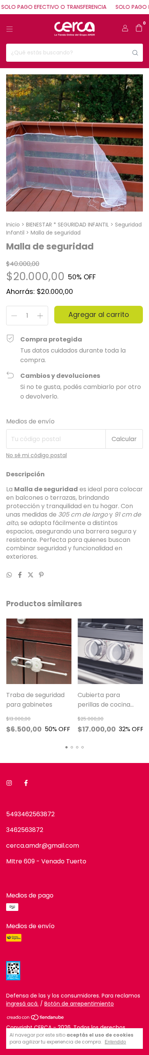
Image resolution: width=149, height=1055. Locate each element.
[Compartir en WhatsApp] (10, 575)
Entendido (115, 1042)
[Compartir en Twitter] (31, 575)
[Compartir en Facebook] (20, 575)
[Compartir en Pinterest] (41, 575)
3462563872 (24, 829)
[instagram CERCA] (9, 783)
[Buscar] (135, 53)
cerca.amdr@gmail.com (42, 845)
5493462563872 (30, 814)
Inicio (13, 224)
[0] (139, 29)
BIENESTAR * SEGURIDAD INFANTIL (67, 224)
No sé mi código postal (36, 455)
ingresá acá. (22, 1003)
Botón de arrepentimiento (79, 1003)
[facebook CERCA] (26, 783)
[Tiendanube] (35, 1018)
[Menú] (9, 29)
